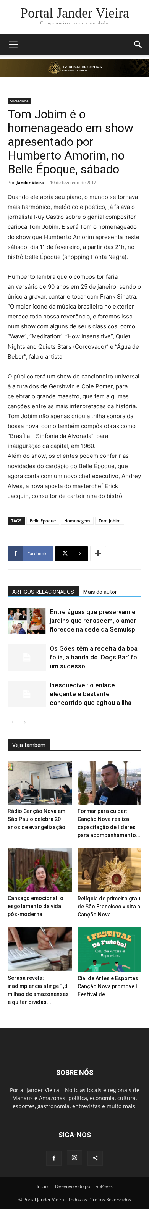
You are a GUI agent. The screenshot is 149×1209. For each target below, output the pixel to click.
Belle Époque (43, 521)
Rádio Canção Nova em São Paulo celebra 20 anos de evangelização (36, 819)
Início (42, 1186)
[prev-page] (12, 722)
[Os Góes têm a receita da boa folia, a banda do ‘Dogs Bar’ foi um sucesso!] (27, 657)
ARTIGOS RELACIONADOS (43, 592)
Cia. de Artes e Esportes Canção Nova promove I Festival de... (108, 986)
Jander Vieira (30, 182)
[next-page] (24, 722)
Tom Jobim (110, 521)
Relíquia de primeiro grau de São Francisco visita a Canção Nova (109, 906)
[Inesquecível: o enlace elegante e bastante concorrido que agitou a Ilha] (27, 694)
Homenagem (77, 521)
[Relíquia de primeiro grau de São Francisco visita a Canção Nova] (110, 870)
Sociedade (19, 100)
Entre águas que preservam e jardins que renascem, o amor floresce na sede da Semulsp (93, 620)
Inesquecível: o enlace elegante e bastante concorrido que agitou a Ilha (90, 693)
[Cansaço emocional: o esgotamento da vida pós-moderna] (40, 870)
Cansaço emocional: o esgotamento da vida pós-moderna (35, 906)
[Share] (95, 1158)
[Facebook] (54, 1158)
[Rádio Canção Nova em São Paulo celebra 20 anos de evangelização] (40, 783)
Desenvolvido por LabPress (84, 1186)
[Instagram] (74, 1157)
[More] (98, 553)
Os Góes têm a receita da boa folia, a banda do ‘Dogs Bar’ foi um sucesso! (94, 657)
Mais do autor (100, 592)
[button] (13, 44)
